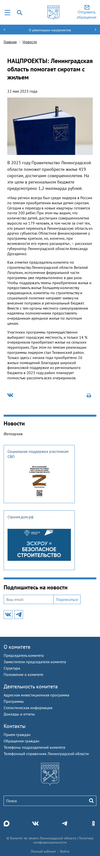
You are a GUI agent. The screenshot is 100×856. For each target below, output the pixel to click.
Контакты (15, 726)
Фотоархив (13, 433)
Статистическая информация (28, 707)
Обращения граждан (21, 740)
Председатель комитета (24, 655)
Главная (10, 41)
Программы (14, 701)
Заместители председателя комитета (35, 661)
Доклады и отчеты (19, 714)
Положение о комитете (23, 674)
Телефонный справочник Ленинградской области (46, 753)
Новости (30, 41)
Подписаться (67, 599)
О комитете (17, 646)
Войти (64, 851)
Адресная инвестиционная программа (36, 695)
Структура (12, 668)
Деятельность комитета (31, 686)
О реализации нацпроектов (50, 30)
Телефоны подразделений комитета (34, 747)
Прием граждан (17, 734)
